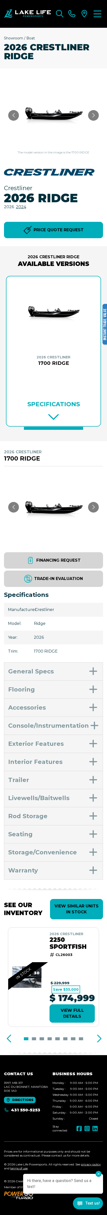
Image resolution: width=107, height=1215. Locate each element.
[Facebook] (79, 1128)
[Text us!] (88, 1203)
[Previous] (9, 1039)
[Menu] (97, 14)
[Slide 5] (57, 1038)
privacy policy (91, 1164)
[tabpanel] (75, 1101)
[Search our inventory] (59, 13)
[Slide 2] (34, 1038)
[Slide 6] (65, 1038)
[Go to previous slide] (13, 115)
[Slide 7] (73, 1038)
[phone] (72, 13)
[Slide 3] (42, 1038)
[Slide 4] (50, 1038)
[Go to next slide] (93, 115)
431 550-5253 (25, 1110)
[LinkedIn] (95, 1128)
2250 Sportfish (68, 943)
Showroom (13, 38)
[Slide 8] (81, 1038)
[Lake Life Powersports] (27, 14)
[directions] (84, 13)
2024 (21, 206)
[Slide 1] (53, 428)
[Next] (98, 1039)
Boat (30, 38)
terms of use (19, 1168)
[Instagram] (87, 1128)
